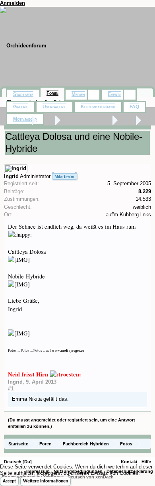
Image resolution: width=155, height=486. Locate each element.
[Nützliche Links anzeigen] (146, 443)
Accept (9, 481)
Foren (52, 93)
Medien (78, 94)
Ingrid (11, 176)
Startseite (23, 94)
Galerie (20, 107)
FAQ (134, 107)
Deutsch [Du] (18, 461)
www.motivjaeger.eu (68, 350)
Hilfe (146, 461)
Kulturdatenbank (98, 107)
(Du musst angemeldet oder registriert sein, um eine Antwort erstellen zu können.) (71, 423)
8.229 (144, 191)
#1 (11, 389)
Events (114, 94)
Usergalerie (54, 107)
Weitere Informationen (45, 481)
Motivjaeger (25, 119)
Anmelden (12, 3)
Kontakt (129, 461)
